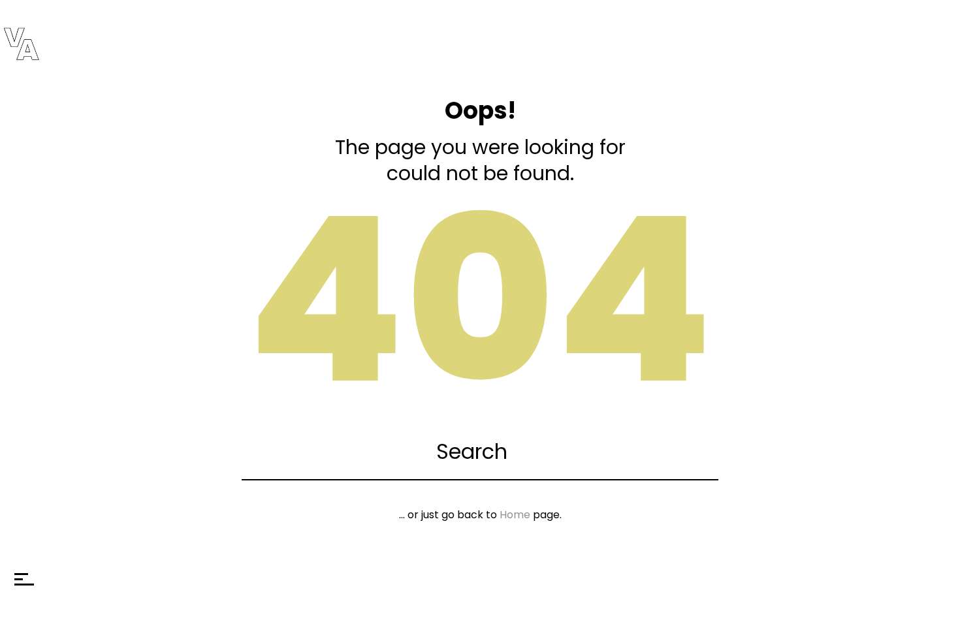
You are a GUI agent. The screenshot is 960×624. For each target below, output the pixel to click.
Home (515, 514)
